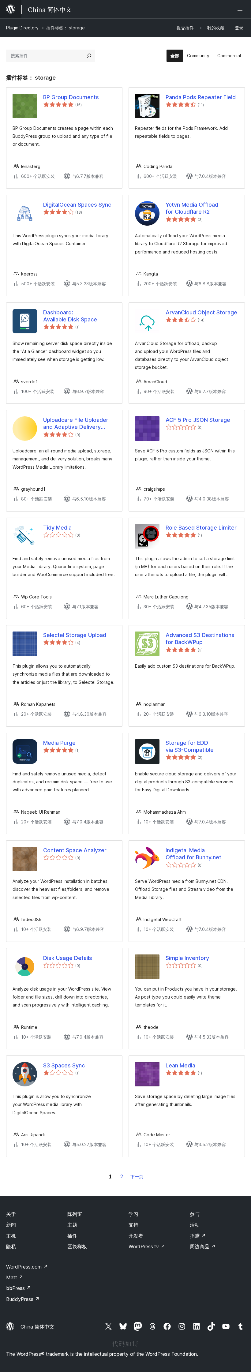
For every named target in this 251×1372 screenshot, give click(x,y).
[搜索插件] (89, 56)
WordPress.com (27, 1267)
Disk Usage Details (67, 958)
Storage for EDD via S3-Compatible (190, 746)
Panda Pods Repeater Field (201, 97)
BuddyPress (22, 1299)
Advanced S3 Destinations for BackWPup (200, 638)
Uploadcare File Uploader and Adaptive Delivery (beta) (75, 424)
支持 (133, 1225)
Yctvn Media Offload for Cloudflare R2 (192, 208)
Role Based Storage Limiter (201, 527)
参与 (195, 1214)
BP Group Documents (71, 97)
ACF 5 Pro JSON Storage (198, 420)
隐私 (11, 1246)
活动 (195, 1225)
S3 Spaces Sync (64, 1065)
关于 (11, 1214)
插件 (72, 1236)
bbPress (18, 1288)
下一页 (136, 1176)
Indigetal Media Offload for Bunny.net (193, 853)
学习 (133, 1214)
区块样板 (77, 1246)
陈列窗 (74, 1214)
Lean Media (180, 1065)
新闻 (11, 1225)
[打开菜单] (241, 9)
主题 (72, 1225)
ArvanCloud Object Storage (201, 312)
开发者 (136, 1236)
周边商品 (202, 1246)
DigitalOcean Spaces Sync (77, 204)
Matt (14, 1277)
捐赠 (198, 1236)
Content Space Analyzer (75, 850)
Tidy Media (57, 527)
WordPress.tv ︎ (147, 1246)
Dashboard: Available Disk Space (70, 316)
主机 (11, 1236)
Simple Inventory (187, 958)
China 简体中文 (37, 1327)
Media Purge (59, 743)
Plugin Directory (22, 27)
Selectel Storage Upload (74, 635)
